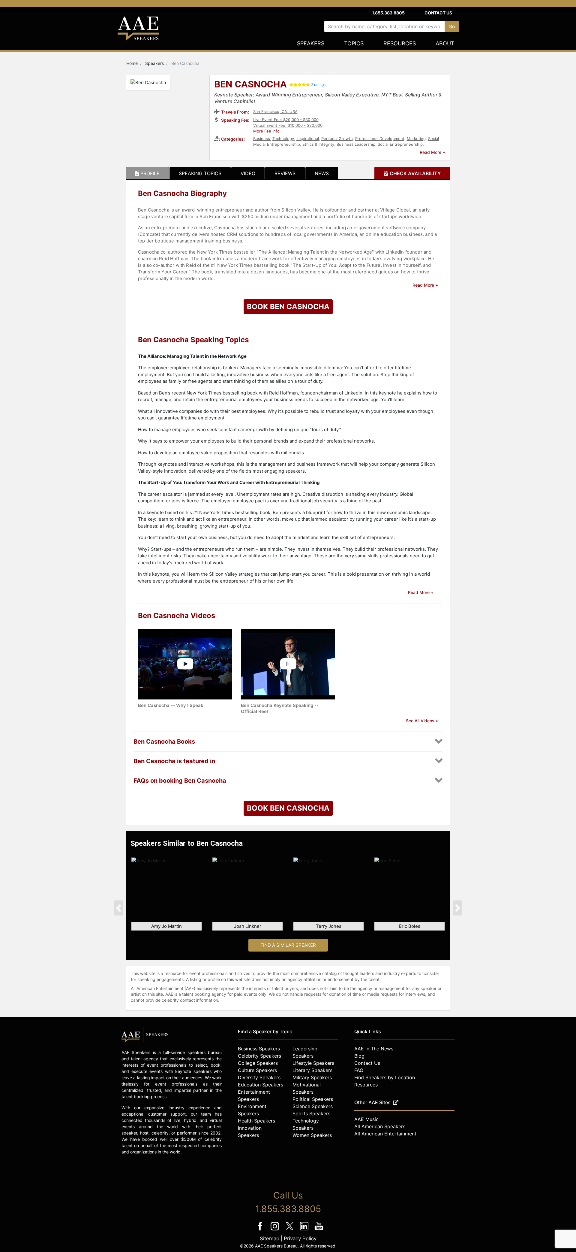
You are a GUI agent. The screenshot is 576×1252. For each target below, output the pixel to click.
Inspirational (307, 138)
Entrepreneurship (283, 144)
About (445, 43)
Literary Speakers (312, 1070)
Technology (283, 138)
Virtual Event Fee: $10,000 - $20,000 (287, 125)
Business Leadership (356, 144)
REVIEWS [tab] (285, 173)
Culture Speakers (257, 1070)
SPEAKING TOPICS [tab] (200, 173)
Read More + (432, 152)
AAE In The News (373, 1049)
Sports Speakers (311, 1113)
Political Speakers (312, 1099)
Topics (354, 43)
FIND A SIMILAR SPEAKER (288, 945)
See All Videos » (422, 720)
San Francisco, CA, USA (275, 111)
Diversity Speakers (259, 1077)
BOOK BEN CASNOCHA (288, 306)
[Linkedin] (305, 1230)
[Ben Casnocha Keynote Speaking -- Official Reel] (288, 663)
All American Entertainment (385, 1134)
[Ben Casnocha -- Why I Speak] (185, 663)
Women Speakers (312, 1135)
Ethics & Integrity (318, 144)
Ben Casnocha (250, 85)
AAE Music (366, 1119)
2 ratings (318, 84)
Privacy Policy (300, 1238)
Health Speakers (256, 1121)
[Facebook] (261, 1230)
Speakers (310, 43)
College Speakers (258, 1063)
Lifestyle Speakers (313, 1063)
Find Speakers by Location (384, 1077)
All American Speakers (379, 1126)
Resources (399, 43)
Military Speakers (312, 1077)
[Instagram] (275, 1230)
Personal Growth (337, 138)
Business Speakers (259, 1049)
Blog (359, 1056)
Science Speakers (312, 1106)
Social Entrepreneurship (400, 144)
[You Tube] (319, 1230)
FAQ (358, 1070)
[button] (118, 908)
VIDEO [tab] (248, 173)
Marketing (416, 138)
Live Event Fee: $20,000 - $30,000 (286, 119)
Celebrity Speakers (259, 1056)
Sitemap (269, 1238)
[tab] (147, 173)
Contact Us (438, 12)
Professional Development (379, 138)
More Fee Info (266, 131)
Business (261, 138)
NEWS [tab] (322, 173)
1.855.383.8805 (388, 12)
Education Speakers (260, 1085)
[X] (290, 1230)
